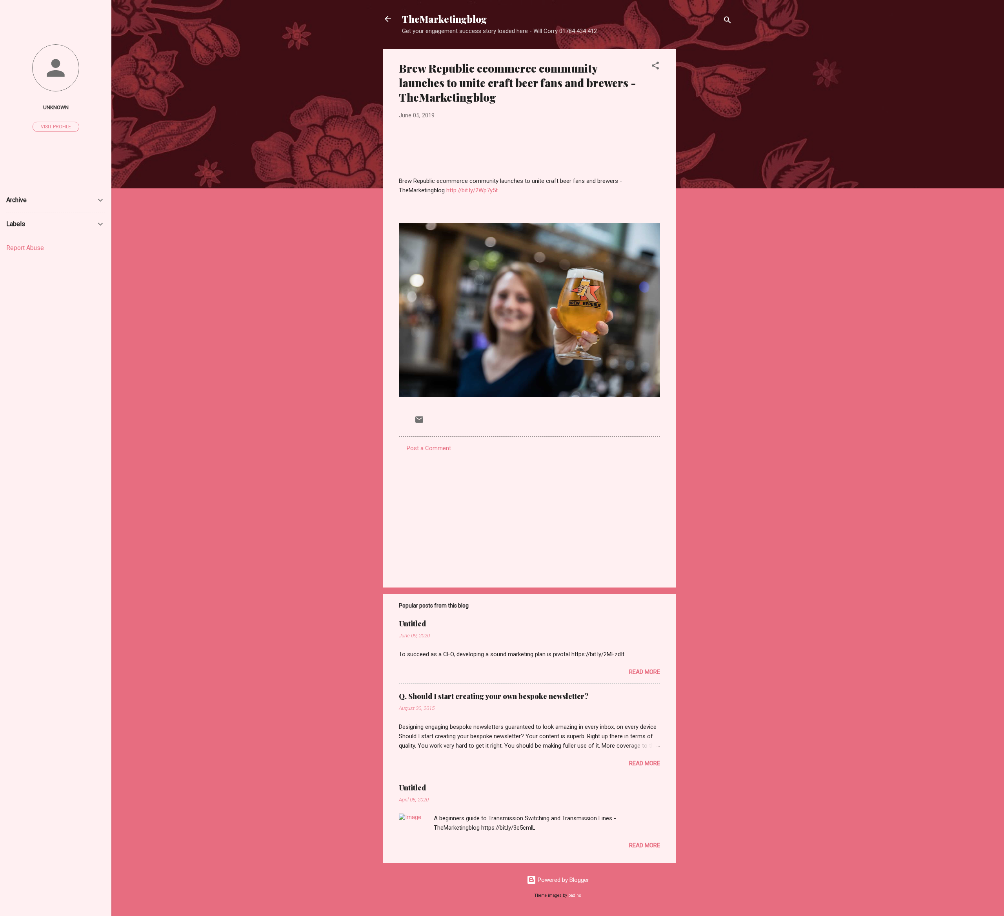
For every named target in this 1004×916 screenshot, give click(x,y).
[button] (655, 67)
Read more (644, 671)
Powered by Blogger (562, 879)
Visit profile (56, 127)
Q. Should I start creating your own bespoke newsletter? (494, 696)
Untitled (412, 623)
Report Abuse (25, 248)
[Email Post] (419, 422)
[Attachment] (529, 395)
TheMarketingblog (444, 19)
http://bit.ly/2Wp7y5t (472, 190)
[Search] (727, 21)
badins (574, 895)
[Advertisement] (707, 167)
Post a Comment (429, 448)
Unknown (56, 107)
